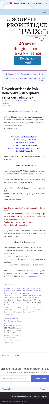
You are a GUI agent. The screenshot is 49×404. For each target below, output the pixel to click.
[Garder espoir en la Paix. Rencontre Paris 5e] (13, 330)
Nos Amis (43, 389)
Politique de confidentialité (21, 397)
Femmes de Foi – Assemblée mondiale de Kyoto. (25, 74)
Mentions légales (40, 397)
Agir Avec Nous (7, 389)
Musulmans (5, 103)
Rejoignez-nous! (27, 60)
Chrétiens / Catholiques (16, 101)
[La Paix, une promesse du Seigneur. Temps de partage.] (33, 300)
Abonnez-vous (40, 378)
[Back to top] (44, 399)
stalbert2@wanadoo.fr (30, 276)
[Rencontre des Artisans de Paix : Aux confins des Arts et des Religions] (13, 301)
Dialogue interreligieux (31, 101)
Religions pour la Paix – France (27, 3)
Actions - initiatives (12, 355)
